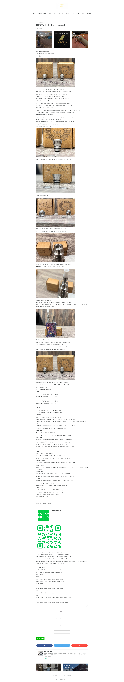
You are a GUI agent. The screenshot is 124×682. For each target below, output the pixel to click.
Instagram (89, 13)
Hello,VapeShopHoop (42, 13)
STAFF (73, 13)
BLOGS (50, 13)
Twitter (82, 13)
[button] (34, 13)
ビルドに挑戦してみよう (62, 625)
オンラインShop (62, 632)
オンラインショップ (58, 13)
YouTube (67, 13)
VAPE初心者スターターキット (62, 618)
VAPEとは (62, 612)
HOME (34, 13)
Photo (77, 13)
